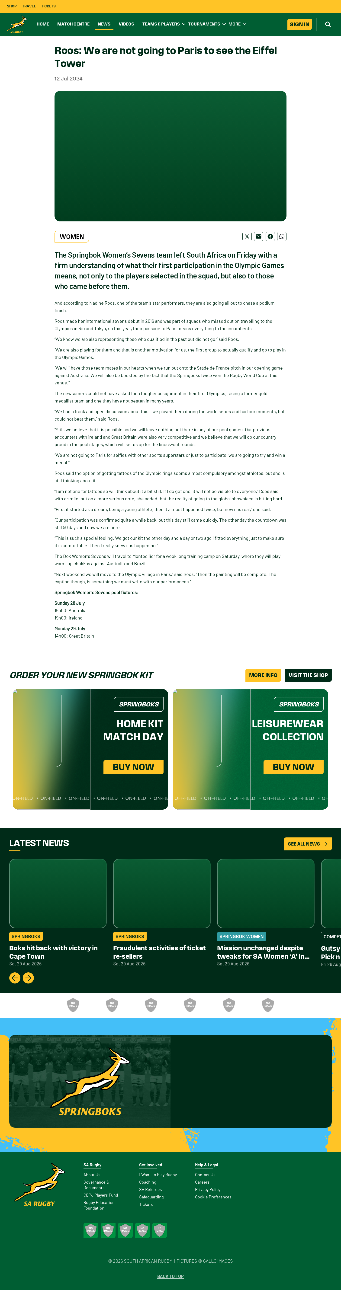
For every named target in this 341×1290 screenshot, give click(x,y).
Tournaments (204, 24)
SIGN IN (299, 24)
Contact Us (205, 1175)
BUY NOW (133, 767)
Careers (202, 1182)
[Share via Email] (258, 236)
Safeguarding (151, 1197)
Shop (12, 6)
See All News (304, 843)
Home (43, 24)
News (104, 24)
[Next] (28, 977)
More (234, 24)
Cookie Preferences (213, 1197)
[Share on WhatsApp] (281, 236)
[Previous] (14, 977)
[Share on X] (247, 236)
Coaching (147, 1182)
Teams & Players (161, 24)
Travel (29, 6)
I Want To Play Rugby (158, 1175)
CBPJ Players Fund (101, 1195)
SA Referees (150, 1190)
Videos (126, 24)
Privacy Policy (207, 1190)
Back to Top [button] (170, 1276)
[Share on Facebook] (270, 236)
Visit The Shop (308, 675)
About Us (92, 1175)
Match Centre (73, 24)
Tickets (48, 6)
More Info (263, 675)
